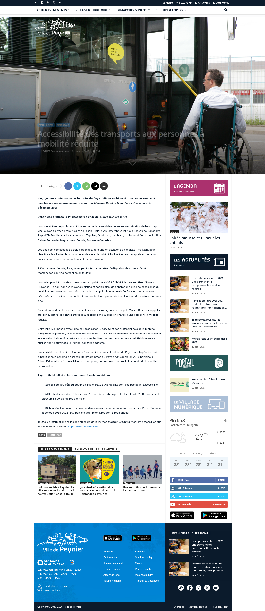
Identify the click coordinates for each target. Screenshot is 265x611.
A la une (174, 231)
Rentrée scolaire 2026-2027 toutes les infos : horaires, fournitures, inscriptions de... (209, 304)
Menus (139, 563)
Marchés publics (144, 574)
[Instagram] (42, 3)
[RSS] (48, 3)
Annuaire (203, 2)
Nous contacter (52, 590)
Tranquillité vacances (147, 580)
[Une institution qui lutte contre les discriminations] (142, 469)
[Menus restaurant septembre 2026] (179, 344)
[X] (54, 3)
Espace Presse (112, 569)
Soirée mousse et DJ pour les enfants (195, 240)
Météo (169, 2)
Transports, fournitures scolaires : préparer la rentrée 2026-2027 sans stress (210, 323)
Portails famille (143, 569)
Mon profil (222, 2)
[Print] (104, 186)
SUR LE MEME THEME (55, 449)
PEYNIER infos (46, 125)
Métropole (63, 125)
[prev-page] (155, 449)
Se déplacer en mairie (56, 586)
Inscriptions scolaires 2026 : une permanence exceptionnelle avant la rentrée (208, 283)
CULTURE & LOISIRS (169, 10)
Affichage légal (111, 574)
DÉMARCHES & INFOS (131, 10)
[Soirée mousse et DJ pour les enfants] (199, 217)
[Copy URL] (113, 186)
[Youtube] (60, 3)
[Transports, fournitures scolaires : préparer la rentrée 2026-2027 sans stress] (179, 325)
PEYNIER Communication (54, 151)
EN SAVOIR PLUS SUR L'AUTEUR (96, 449)
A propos (179, 606)
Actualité (108, 551)
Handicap (55, 435)
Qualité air (185, 2)
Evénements (110, 557)
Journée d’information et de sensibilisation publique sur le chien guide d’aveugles (98, 490)
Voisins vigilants (112, 580)
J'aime (221, 479)
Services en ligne (144, 557)
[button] (226, 10)
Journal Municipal (113, 563)
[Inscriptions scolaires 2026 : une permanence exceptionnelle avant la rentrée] (179, 283)
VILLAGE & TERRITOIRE (92, 10)
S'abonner (219, 504)
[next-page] (160, 449)
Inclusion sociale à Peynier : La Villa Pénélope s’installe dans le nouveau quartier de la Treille (56, 490)
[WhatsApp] (86, 186)
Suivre (221, 488)
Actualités (43, 483)
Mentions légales (198, 606)
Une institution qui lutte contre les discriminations (141, 488)
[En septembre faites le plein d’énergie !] (179, 385)
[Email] (95, 186)
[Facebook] (36, 3)
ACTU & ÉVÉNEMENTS (51, 10)
